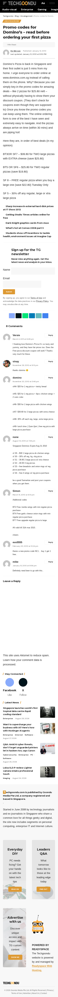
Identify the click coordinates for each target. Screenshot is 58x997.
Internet (19, 735)
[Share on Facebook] (11, 315)
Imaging (6, 778)
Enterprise (8, 718)
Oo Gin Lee (15, 51)
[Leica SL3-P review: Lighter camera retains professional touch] (47, 771)
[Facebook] (9, 687)
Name (6, 269)
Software (29, 735)
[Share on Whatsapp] (25, 315)
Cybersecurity (10, 755)
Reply (50, 335)
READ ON (15, 889)
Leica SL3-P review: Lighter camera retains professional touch (18, 770)
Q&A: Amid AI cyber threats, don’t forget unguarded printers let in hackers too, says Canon (20, 747)
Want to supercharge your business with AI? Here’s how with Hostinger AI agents (18, 727)
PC (31, 755)
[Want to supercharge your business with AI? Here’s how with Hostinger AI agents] (47, 728)
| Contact (43, 993)
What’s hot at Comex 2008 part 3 (25, 228)
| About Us (35, 993)
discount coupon (29, 351)
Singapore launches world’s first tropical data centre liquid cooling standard (20, 711)
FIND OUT (43, 889)
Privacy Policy (42, 301)
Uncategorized (11, 21)
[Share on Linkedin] (31, 315)
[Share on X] (18, 315)
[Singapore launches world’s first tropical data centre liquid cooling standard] (47, 712)
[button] (5, 3)
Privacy (50, 990)
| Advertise (26, 993)
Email (6, 278)
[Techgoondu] (21, 3)
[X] (23, 687)
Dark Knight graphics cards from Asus (27, 222)
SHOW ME (15, 957)
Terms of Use (36, 298)
